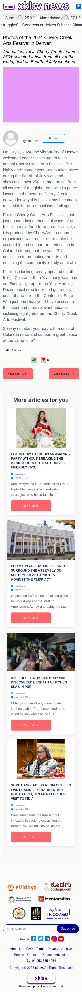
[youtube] (61, 939)
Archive (66, 949)
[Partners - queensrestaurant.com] (20, 912)
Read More (31, 505)
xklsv (41, 978)
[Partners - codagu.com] (57, 885)
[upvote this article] (34, 360)
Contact (32, 955)
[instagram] (54, 939)
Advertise (61, 955)
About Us (16, 949)
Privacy (53, 949)
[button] (7, 9)
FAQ (29, 949)
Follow (53, 138)
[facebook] (33, 939)
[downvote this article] (43, 360)
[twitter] (40, 939)
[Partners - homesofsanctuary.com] (37, 912)
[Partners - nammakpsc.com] (21, 897)
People (19, 955)
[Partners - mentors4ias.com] (55, 897)
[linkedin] (47, 939)
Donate (46, 955)
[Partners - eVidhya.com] (22, 885)
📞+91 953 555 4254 (41, 960)
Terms (40, 949)
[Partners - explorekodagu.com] (58, 912)
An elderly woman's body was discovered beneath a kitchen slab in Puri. (39, 682)
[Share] (78, 6)
